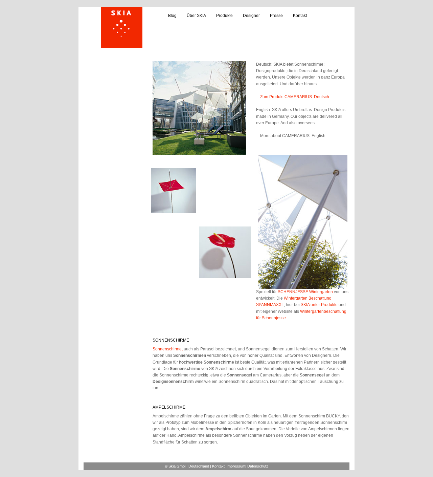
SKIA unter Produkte (319, 304)
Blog (172, 15)
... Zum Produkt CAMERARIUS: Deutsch (292, 96)
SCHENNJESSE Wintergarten (305, 291)
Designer (251, 15)
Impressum (236, 466)
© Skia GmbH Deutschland (187, 466)
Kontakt (300, 15)
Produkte (224, 15)
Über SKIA (196, 15)
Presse (276, 15)
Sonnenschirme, (168, 349)
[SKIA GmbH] (121, 27)
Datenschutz (257, 466)
